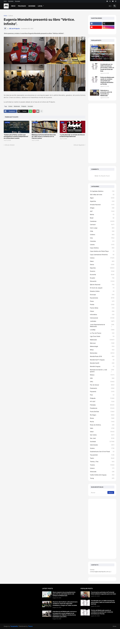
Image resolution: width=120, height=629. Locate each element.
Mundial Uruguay (102, 366)
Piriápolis (23, 106)
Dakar (102, 261)
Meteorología (102, 346)
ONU (102, 381)
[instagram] (108, 27)
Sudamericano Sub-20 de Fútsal (102, 451)
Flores (102, 301)
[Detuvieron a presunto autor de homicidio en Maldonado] (94, 93)
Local (40, 6)
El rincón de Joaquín (102, 288)
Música (102, 375)
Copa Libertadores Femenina (102, 254)
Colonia (102, 244)
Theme (30, 626)
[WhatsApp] (30, 111)
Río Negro (102, 415)
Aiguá (102, 198)
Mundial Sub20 (102, 363)
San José (102, 438)
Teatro (102, 458)
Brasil (102, 218)
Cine (102, 238)
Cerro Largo (102, 228)
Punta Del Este (102, 411)
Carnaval (102, 224)
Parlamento (102, 388)
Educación (102, 281)
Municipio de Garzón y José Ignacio (102, 370)
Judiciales (102, 321)
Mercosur (102, 343)
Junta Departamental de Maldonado (102, 325)
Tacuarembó (102, 455)
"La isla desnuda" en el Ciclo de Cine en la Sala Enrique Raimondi (72, 135)
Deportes (102, 268)
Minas (102, 350)
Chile (102, 231)
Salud (102, 431)
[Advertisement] (102, 133)
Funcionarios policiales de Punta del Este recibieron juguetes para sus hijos (103, 593)
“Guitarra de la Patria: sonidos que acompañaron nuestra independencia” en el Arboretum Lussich (16, 136)
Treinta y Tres (102, 461)
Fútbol (102, 311)
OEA (102, 378)
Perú (102, 395)
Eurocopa (102, 294)
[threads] (115, 1)
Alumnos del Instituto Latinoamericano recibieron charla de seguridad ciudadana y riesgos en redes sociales (65, 603)
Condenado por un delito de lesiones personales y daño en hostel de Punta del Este (107, 67)
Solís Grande (102, 445)
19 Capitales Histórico (102, 191)
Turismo (102, 465)
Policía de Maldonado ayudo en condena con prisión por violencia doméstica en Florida (107, 81)
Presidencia (102, 408)
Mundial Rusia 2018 (102, 356)
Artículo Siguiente (79, 145)
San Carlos (102, 435)
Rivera (102, 418)
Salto (102, 428)
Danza (102, 264)
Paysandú (102, 391)
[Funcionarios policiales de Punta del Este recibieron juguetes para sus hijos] (85, 594)
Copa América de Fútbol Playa (102, 251)
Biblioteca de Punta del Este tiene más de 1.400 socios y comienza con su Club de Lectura (44, 136)
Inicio (5, 1)
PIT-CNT (102, 401)
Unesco (102, 468)
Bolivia (102, 214)
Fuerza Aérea (102, 308)
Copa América (102, 248)
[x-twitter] (110, 1)
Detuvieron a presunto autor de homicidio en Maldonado (106, 93)
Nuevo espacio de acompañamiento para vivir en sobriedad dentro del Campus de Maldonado (64, 593)
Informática (102, 314)
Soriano (102, 448)
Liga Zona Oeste (102, 336)
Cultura (10, 15)
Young (102, 478)
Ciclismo (102, 234)
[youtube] (113, 1)
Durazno (102, 271)
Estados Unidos (102, 291)
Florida (102, 304)
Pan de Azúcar (102, 385)
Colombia (102, 241)
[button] (110, 6)
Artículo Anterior (10, 145)
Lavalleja (102, 329)
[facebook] (107, 1)
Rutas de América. (102, 425)
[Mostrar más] (41, 111)
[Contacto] (108, 30)
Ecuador (102, 278)
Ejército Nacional (102, 284)
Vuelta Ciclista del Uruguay (102, 475)
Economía (102, 274)
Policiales (10, 1)
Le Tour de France (102, 333)
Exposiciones (102, 298)
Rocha (102, 421)
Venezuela (102, 471)
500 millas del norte (102, 194)
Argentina (102, 201)
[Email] (37, 111)
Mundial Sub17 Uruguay (102, 360)
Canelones (102, 221)
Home (114, 626)
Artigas (102, 208)
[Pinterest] (34, 111)
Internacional (102, 318)
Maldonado (17, 106)
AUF (102, 211)
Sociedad (17, 1)
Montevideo (102, 353)
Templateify (14, 626)
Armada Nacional (102, 204)
